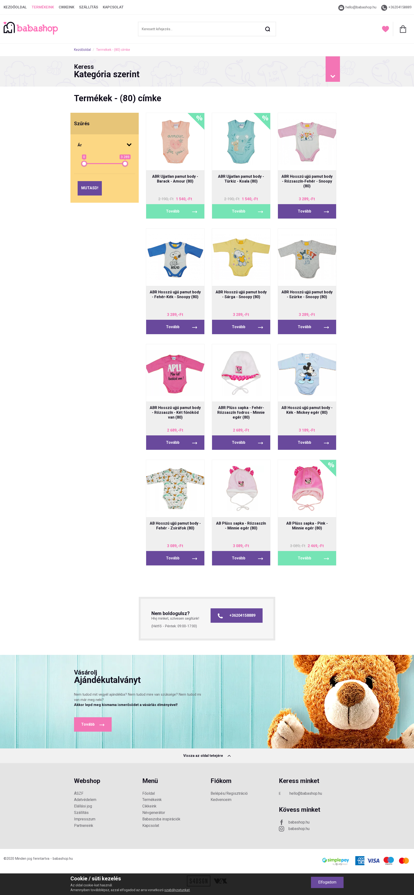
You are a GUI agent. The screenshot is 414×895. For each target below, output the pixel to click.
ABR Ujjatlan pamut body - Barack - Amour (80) (175, 179)
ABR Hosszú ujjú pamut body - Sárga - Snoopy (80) (241, 294)
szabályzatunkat (177, 890)
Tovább (172, 211)
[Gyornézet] (157, 162)
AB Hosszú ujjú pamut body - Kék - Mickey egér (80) (307, 410)
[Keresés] (268, 29)
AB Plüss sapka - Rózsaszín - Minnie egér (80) (241, 525)
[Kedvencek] (385, 29)
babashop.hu (299, 822)
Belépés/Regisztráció (229, 793)
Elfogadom (327, 882)
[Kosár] (401, 29)
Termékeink (43, 7)
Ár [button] (80, 144)
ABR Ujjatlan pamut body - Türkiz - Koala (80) (241, 179)
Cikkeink (66, 7)
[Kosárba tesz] (193, 162)
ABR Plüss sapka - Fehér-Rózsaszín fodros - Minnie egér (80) (241, 412)
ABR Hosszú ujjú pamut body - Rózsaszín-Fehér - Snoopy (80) (307, 181)
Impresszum (84, 819)
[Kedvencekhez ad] (175, 162)
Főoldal (148, 793)
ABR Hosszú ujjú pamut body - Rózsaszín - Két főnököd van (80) (175, 412)
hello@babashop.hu (305, 793)
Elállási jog (83, 806)
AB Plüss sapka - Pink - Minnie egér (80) (307, 525)
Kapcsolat (113, 7)
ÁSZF (78, 793)
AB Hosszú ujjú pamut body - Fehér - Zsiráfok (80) (175, 525)
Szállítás (88, 7)
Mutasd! (89, 188)
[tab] (207, 71)
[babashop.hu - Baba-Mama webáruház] (31, 33)
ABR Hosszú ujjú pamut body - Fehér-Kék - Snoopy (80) (175, 294)
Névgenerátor (153, 812)
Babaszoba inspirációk (161, 819)
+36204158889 (242, 615)
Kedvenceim (221, 799)
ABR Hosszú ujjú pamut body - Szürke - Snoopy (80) (307, 294)
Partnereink (83, 825)
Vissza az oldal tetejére (203, 755)
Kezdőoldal (15, 7)
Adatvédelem (85, 799)
